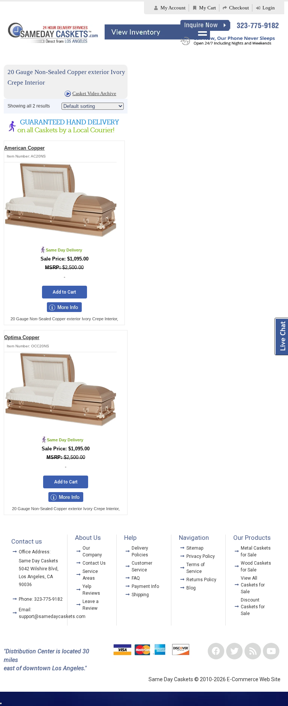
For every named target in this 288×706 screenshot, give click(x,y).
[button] (157, 32)
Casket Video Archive (94, 93)
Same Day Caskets (38, 561)
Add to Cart (64, 292)
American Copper (24, 148)
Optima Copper (21, 337)
